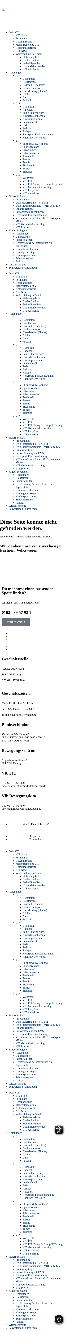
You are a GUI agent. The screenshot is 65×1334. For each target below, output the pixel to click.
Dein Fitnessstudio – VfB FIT (32, 202)
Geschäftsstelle (24, 41)
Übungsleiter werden (34, 66)
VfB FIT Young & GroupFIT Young (43, 184)
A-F (18, 75)
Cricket (27, 94)
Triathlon (27, 171)
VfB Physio (22, 227)
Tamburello (29, 156)
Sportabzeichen (31, 146)
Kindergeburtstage (26, 252)
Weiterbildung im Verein (29, 53)
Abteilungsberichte (26, 47)
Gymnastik (28, 106)
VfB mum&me (31, 193)
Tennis (26, 162)
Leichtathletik (30, 122)
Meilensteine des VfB (27, 44)
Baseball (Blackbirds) (34, 84)
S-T (18, 140)
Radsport (27, 131)
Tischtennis (29, 165)
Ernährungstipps (24, 208)
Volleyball (28, 177)
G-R (18, 103)
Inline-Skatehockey (33, 112)
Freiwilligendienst (32, 63)
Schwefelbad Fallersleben (23, 267)
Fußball (27, 100)
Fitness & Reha (17, 196)
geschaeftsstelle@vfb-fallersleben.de (21, 683)
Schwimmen (29, 149)
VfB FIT (27, 180)
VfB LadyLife (30, 190)
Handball (28, 109)
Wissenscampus (17, 264)
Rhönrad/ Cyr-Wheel (34, 137)
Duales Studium (31, 60)
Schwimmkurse (31, 153)
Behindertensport (32, 88)
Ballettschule (30, 81)
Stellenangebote (31, 57)
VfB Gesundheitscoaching (37, 187)
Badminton (29, 78)
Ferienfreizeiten (24, 239)
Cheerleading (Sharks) (35, 91)
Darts (25, 97)
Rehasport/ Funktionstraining (38, 134)
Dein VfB (14, 32)
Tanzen (27, 159)
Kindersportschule (32, 119)
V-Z (18, 174)
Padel (26, 125)
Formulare (21, 38)
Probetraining (23, 199)
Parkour (27, 128)
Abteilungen (15, 72)
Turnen (26, 168)
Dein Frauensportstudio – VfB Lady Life (38, 205)
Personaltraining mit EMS (30, 211)
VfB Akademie (31, 69)
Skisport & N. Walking (35, 143)
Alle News (21, 50)
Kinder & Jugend (18, 230)
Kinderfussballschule (34, 115)
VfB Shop (21, 35)
